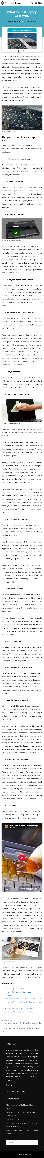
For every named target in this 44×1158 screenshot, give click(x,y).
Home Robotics (12, 1119)
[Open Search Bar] (32, 3)
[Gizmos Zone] (11, 3)
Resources (8, 1020)
